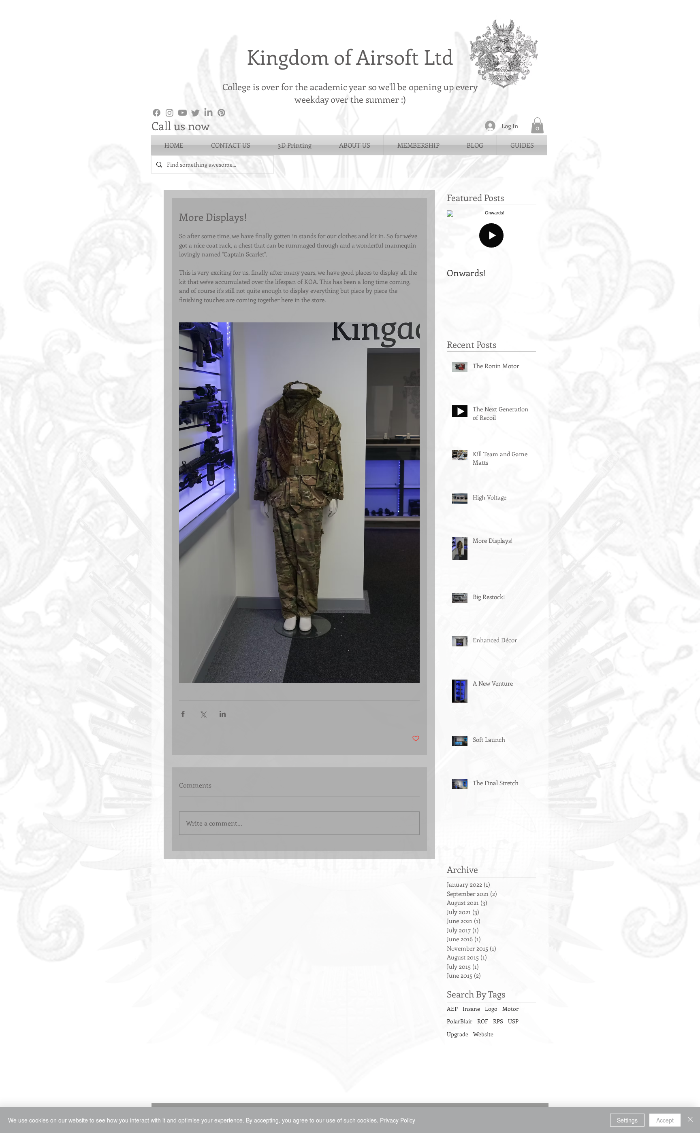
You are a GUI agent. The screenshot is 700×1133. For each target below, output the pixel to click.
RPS (498, 1021)
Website (483, 1034)
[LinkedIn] (208, 113)
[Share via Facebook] (183, 714)
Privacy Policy (397, 1120)
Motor (510, 1008)
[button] (537, 125)
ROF (482, 1021)
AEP (452, 1008)
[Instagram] (169, 113)
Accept (665, 1120)
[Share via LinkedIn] (222, 714)
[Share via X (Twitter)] (203, 714)
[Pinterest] (221, 113)
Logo (491, 1008)
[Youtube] (182, 113)
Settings (627, 1120)
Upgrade (457, 1034)
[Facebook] (157, 113)
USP (513, 1021)
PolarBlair (459, 1021)
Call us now (180, 125)
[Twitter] (195, 113)
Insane (471, 1008)
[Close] (690, 1120)
